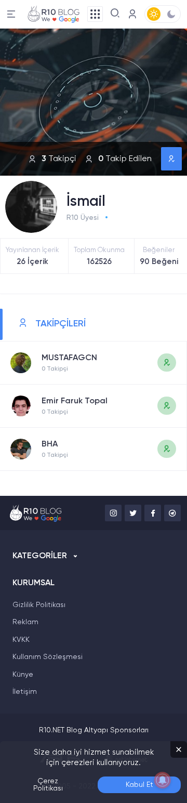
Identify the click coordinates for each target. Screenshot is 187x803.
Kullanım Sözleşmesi (47, 657)
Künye (22, 674)
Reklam (25, 622)
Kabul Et (139, 784)
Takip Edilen (125, 159)
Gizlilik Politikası (38, 605)
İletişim (24, 691)
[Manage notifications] (162, 780)
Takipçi (59, 159)
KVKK (21, 639)
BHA (50, 444)
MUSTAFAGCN (69, 358)
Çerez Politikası (48, 785)
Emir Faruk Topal (75, 401)
